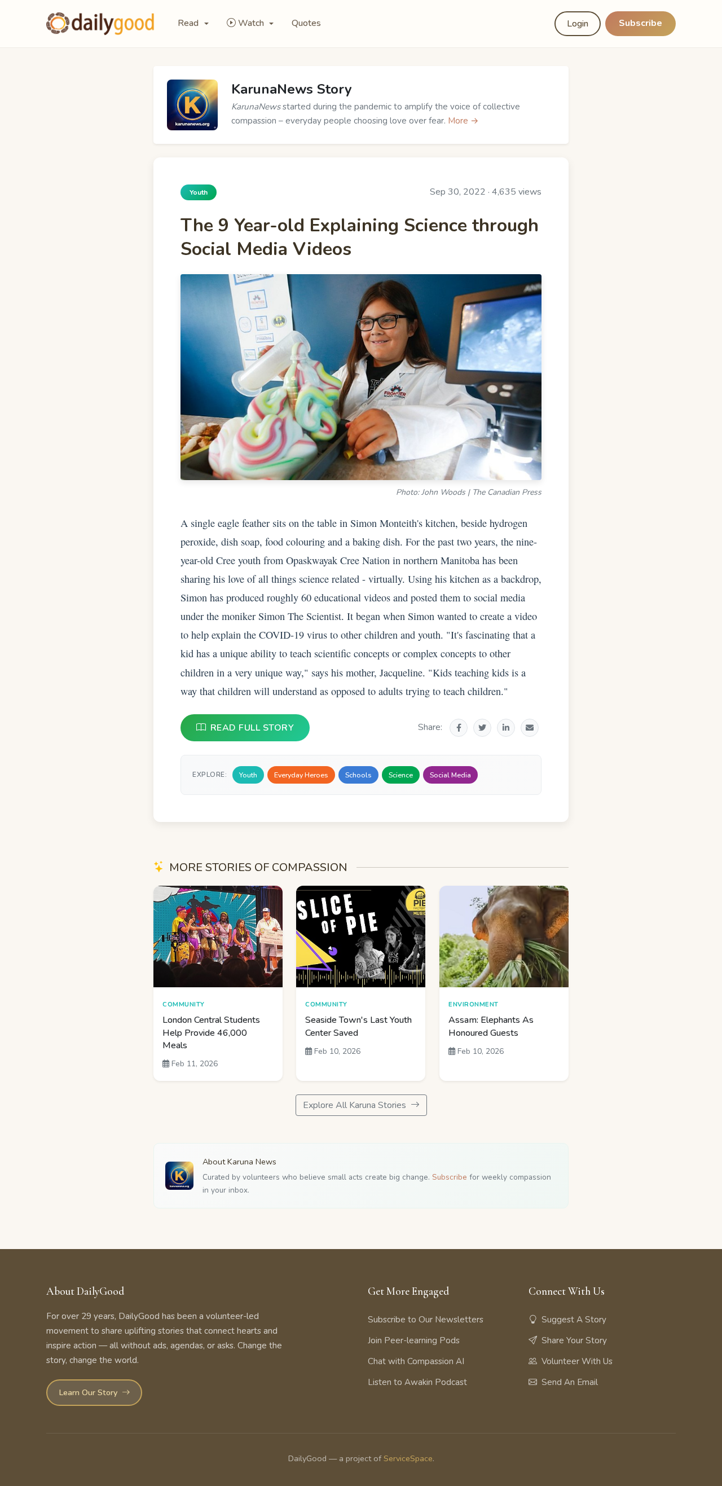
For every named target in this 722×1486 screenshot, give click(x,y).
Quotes (306, 23)
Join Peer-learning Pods (414, 1340)
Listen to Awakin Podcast (417, 1382)
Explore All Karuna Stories (355, 1105)
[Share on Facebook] (459, 728)
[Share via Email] (530, 728)
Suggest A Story (574, 1319)
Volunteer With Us (577, 1361)
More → (463, 120)
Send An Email (570, 1382)
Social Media (450, 775)
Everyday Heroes (301, 775)
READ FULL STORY (252, 728)
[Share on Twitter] (482, 728)
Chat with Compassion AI (416, 1361)
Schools (358, 775)
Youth (248, 775)
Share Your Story (574, 1340)
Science (401, 775)
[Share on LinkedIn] (506, 728)
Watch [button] (252, 23)
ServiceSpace (408, 1458)
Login (577, 23)
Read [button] (189, 23)
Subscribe (640, 23)
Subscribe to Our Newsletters (425, 1319)
